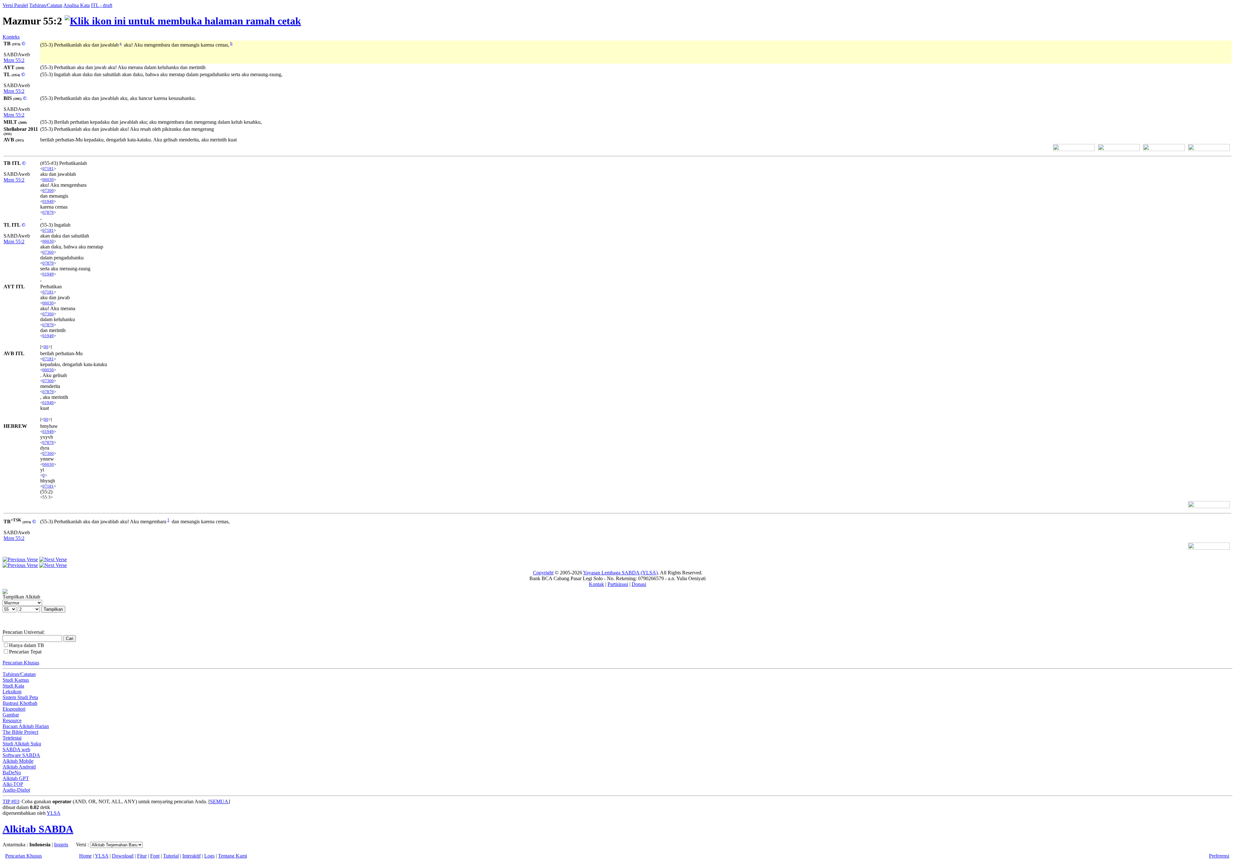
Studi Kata (13, 685)
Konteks (11, 37)
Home (85, 856)
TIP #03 (11, 801)
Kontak (596, 584)
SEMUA (219, 801)
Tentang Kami (232, 856)
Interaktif (191, 856)
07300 (48, 190)
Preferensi (1219, 856)
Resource (12, 720)
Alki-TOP (13, 784)
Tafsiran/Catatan (45, 5)
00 (46, 346)
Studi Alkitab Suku (22, 743)
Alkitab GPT (16, 778)
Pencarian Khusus (21, 662)
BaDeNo (12, 772)
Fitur (142, 856)
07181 (48, 168)
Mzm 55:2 (14, 60)
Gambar (11, 714)
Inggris (61, 844)
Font (155, 856)
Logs (209, 856)
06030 (48, 179)
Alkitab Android (19, 767)
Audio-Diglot (16, 790)
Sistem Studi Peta (20, 697)
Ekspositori (14, 709)
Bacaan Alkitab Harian (26, 726)
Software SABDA (21, 755)
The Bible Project (20, 732)
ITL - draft (101, 5)
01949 (48, 201)
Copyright (543, 572)
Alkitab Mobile (18, 761)
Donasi (639, 584)
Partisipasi (618, 584)
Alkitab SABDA (38, 829)
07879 (48, 212)
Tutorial (171, 856)
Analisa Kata (76, 5)
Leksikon (12, 691)
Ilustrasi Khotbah (20, 703)
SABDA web (16, 749)
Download (122, 856)
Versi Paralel (15, 5)
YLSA (53, 813)
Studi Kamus (16, 680)
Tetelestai (12, 738)
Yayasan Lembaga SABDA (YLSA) (620, 572)
